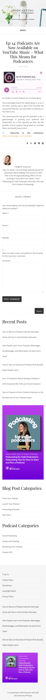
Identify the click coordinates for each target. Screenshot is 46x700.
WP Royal (28, 695)
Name (5, 213)
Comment (6, 261)
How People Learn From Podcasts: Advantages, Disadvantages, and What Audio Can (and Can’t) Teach (21, 350)
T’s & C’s (5, 574)
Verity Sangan (23, 167)
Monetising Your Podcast (12, 546)
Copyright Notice (9, 591)
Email (5, 225)
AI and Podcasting (9, 535)
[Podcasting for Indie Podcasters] (23, 11)
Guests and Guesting (10, 541)
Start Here (6, 515)
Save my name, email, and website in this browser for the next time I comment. (22, 254)
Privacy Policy (8, 596)
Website (5, 238)
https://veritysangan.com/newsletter (17, 136)
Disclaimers (7, 585)
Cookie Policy (7, 580)
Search (39, 311)
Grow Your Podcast (10, 498)
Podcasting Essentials (11, 509)
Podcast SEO (7, 552)
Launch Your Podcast (10, 504)
